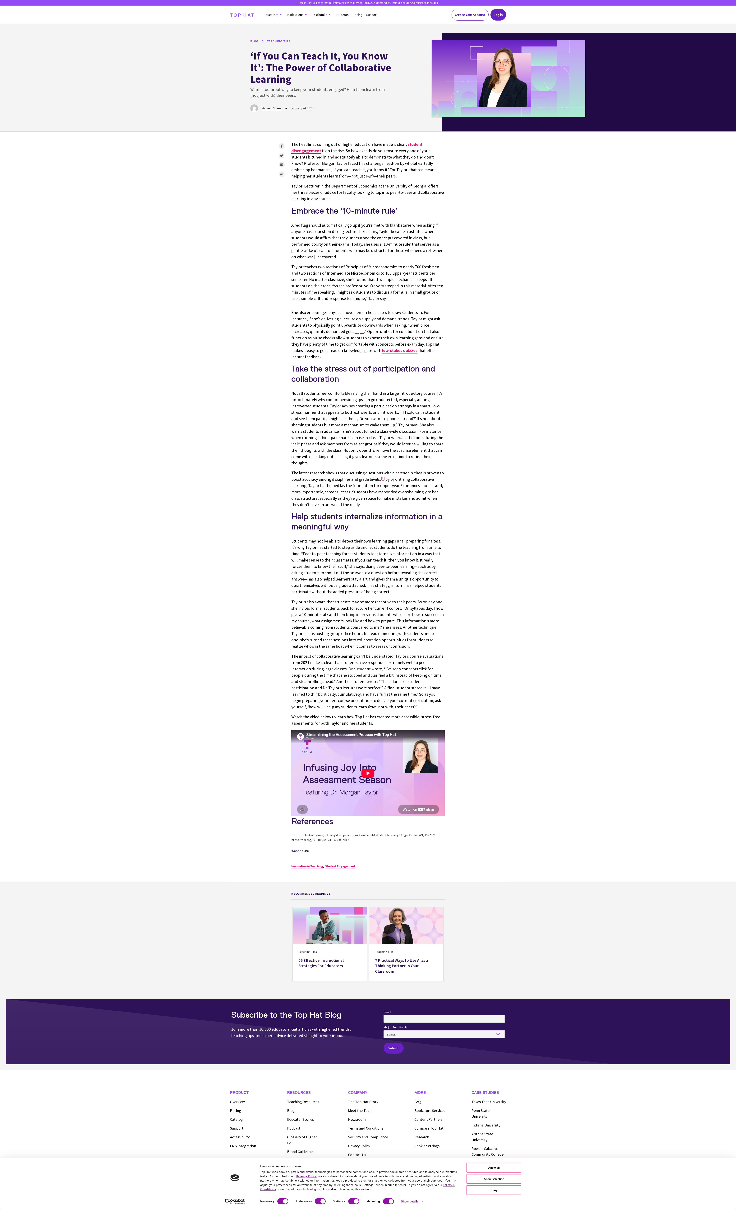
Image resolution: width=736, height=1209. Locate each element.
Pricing (357, 14)
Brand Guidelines (300, 1151)
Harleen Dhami (272, 108)
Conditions (365, 1128)
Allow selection (494, 1178)
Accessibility (240, 1137)
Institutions (295, 14)
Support (372, 14)
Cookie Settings (426, 1145)
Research (421, 1137)
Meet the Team (360, 1110)
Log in (498, 14)
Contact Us (357, 1154)
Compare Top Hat (429, 1128)
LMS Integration (243, 1145)
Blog (291, 1110)
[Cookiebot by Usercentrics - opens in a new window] (235, 1201)
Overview (237, 1101)
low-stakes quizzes (399, 350)
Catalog (236, 1119)
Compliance (368, 1137)
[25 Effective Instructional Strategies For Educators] (329, 944)
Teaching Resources (303, 1101)
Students (342, 14)
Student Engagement (340, 866)
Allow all (494, 1167)
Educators (271, 14)
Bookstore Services (429, 1110)
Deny (493, 1190)
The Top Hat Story (363, 1101)
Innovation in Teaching (307, 866)
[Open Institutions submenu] (306, 15)
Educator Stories (300, 1119)
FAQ (417, 1101)
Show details (409, 1201)
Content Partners (428, 1119)
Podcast (293, 1128)
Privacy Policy (359, 1145)
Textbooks (319, 14)
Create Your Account (470, 14)
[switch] (320, 1201)
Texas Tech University (489, 1101)
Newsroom (357, 1119)
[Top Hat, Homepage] (242, 15)
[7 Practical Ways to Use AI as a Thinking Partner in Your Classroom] (406, 944)
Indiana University (486, 1125)
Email (387, 1012)
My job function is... (396, 1027)
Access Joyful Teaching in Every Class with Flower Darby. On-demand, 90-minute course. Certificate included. (368, 3)
